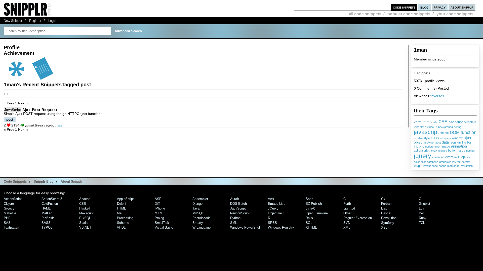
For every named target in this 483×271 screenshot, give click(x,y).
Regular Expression (357, 218)
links (416, 126)
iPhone (160, 208)
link (416, 146)
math (457, 157)
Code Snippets (15, 181)
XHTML (311, 227)
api (463, 157)
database (432, 161)
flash (423, 126)
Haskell (84, 208)
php (421, 146)
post (438, 142)
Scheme (123, 223)
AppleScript (125, 199)
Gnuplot (424, 204)
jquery (422, 155)
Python (235, 218)
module (451, 165)
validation (467, 165)
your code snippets (454, 14)
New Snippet (13, 21)
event (449, 157)
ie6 (454, 161)
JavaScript (12, 110)
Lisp (384, 208)
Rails (309, 218)
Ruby (422, 218)
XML (346, 227)
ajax (467, 138)
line (469, 157)
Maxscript (86, 213)
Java (195, 208)
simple (444, 133)
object (418, 142)
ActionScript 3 (52, 199)
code (434, 122)
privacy (440, 7)
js (415, 138)
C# (383, 199)
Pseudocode (201, 218)
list (458, 165)
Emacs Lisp (276, 204)
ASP (158, 199)
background (445, 126)
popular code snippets (408, 14)
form (470, 142)
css (443, 121)
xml (459, 142)
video (430, 126)
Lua (421, 208)
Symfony (387, 223)
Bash (309, 199)
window (457, 138)
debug (457, 126)
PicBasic (48, 218)
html (426, 122)
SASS (46, 223)
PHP (7, 218)
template (470, 122)
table (420, 138)
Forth (347, 204)
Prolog (159, 218)
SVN (346, 223)
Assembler (200, 199)
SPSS (272, 223)
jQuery (273, 208)
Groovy (9, 208)
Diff (157, 204)
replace (442, 150)
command (438, 157)
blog (424, 7)
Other (347, 213)
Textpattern (12, 227)
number (470, 150)
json (453, 142)
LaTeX (310, 208)
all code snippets (365, 14)
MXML (159, 213)
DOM (455, 132)
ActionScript (13, 199)
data (445, 142)
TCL (422, 223)
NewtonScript (240, 213)
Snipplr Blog (44, 181)
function (468, 132)
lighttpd (349, 208)
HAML (46, 208)
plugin (418, 166)
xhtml (418, 122)
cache (442, 165)
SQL (309, 223)
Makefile (10, 213)
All (6, 94)
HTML (121, 208)
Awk (271, 199)
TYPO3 (47, 227)
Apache (84, 199)
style (427, 138)
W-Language (201, 227)
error (437, 146)
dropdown (445, 161)
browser (429, 142)
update (429, 146)
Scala (83, 223)
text (459, 161)
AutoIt (234, 199)
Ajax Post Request (39, 110)
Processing (125, 218)
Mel (119, 213)
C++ (422, 199)
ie (436, 127)
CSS (82, 204)
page (435, 165)
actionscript (421, 150)
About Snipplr (72, 181)
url (441, 138)
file (464, 142)
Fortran (386, 204)
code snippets (404, 7)
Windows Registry (281, 227)
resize (461, 150)
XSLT (385, 227)
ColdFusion (50, 204)
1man (58, 125)
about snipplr (462, 7)
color (417, 161)
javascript (426, 132)
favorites (437, 96)
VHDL (121, 227)
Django (197, 204)
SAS (7, 223)
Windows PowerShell (245, 227)
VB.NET (85, 227)
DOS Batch (238, 204)
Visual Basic (164, 227)
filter (423, 161)
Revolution (388, 218)
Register (35, 21)
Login (52, 21)
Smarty (197, 223)
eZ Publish (314, 204)
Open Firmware (317, 213)
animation (459, 146)
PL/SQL (85, 218)
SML (233, 223)
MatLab (47, 213)
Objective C (276, 213)
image (445, 146)
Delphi (121, 204)
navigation (456, 122)
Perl (422, 213)
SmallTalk (162, 223)
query (447, 138)
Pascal (386, 213)
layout (427, 165)
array (433, 150)
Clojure (9, 204)
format (466, 161)
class (435, 138)
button (452, 150)
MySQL (198, 213)
